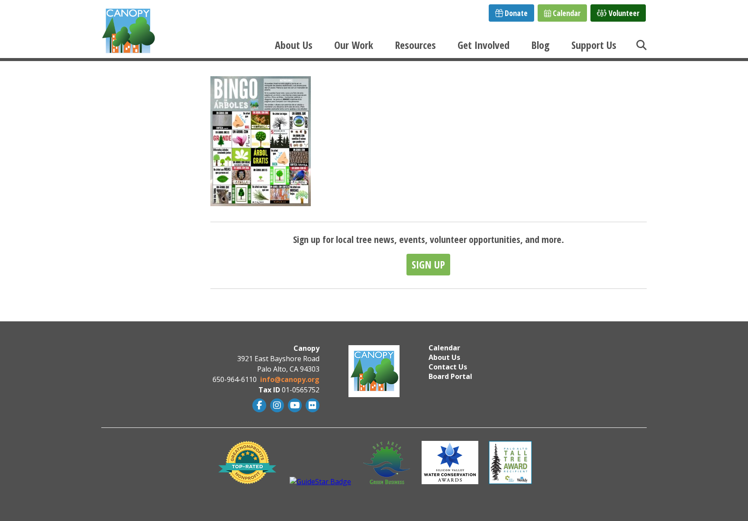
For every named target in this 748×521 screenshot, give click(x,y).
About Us (294, 45)
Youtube (294, 405)
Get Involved (483, 45)
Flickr (311, 405)
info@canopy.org (289, 379)
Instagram (276, 405)
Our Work (353, 45)
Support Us (593, 45)
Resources (415, 45)
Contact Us (448, 367)
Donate (515, 13)
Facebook (258, 405)
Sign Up (428, 264)
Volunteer (623, 13)
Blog (540, 45)
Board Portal (450, 376)
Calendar (565, 13)
